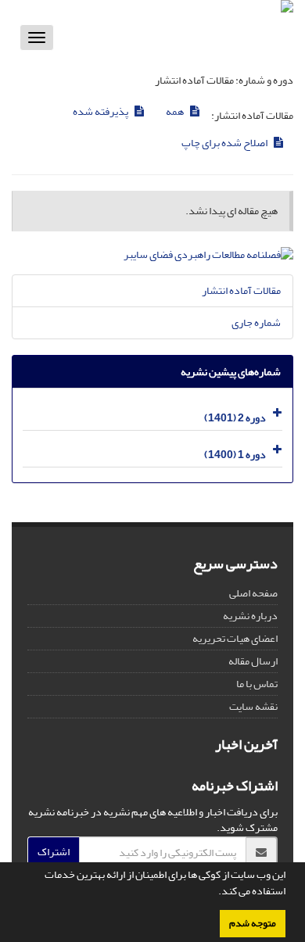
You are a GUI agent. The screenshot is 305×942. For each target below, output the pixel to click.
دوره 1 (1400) (235, 454)
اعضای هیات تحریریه (235, 638)
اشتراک (54, 851)
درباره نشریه (250, 615)
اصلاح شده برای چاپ (225, 142)
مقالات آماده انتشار (241, 290)
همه (175, 111)
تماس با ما (257, 683)
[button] (214, 892)
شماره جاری (256, 322)
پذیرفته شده (101, 111)
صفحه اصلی (253, 593)
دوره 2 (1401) (235, 417)
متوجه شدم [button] (252, 923)
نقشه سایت (253, 706)
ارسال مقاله (253, 661)
